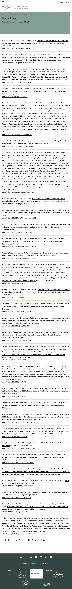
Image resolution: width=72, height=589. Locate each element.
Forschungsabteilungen (22, 14)
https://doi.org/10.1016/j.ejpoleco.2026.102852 (18, 204)
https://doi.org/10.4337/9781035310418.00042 (18, 448)
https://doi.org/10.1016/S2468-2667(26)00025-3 (19, 192)
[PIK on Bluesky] (21, 557)
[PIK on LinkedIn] (41, 557)
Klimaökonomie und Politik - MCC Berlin (42, 14)
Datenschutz (34, 563)
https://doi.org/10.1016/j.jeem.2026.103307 (17, 326)
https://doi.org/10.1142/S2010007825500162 (17, 312)
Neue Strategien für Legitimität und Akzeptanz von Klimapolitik (30, 434)
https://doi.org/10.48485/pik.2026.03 (14, 512)
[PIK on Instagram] (46, 557)
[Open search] (69, 3)
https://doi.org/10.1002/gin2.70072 (14, 382)
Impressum (26, 563)
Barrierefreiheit (44, 563)
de (57, 2)
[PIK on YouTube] (31, 557)
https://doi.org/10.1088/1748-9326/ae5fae (16, 360)
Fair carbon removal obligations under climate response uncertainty (38, 213)
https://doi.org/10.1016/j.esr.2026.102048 (16, 497)
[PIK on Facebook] (36, 557)
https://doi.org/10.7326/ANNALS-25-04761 (17, 134)
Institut (11, 14)
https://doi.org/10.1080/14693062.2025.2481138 (19, 218)
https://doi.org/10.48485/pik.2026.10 (14, 396)
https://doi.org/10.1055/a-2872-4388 (14, 283)
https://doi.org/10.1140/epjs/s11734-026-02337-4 (19, 258)
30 (26, 540)
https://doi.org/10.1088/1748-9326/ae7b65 (17, 82)
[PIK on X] (26, 557)
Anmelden (63, 2)
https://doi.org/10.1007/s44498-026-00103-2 (17, 146)
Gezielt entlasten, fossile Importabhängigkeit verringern (47, 391)
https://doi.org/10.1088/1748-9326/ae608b (17, 340)
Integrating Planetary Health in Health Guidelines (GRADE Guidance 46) (33, 129)
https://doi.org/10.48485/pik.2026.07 (14, 436)
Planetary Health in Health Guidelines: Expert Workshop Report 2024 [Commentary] (32, 377)
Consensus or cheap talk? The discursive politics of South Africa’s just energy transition (33, 241)
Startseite (5, 14)
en (54, 2)
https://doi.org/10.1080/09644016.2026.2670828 (19, 247)
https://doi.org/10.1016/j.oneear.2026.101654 (18, 462)
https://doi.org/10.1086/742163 (13, 297)
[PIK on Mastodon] (51, 557)
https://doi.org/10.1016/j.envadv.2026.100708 (18, 63)
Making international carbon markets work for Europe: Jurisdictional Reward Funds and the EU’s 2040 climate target (34, 91)
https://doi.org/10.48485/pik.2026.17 (14, 96)
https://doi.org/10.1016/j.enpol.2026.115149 (17, 486)
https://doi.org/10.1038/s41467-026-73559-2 (17, 232)
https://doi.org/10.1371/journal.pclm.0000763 (18, 534)
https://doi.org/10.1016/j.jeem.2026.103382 (17, 48)
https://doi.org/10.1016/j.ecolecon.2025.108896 (18, 422)
